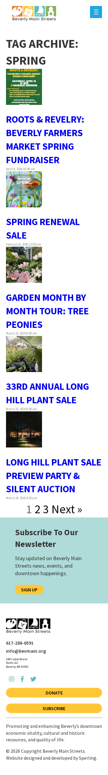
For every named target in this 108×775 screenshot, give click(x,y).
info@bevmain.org (26, 651)
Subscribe (54, 708)
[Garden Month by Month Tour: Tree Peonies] (24, 280)
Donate (54, 693)
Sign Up (29, 590)
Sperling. (88, 758)
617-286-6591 (20, 643)
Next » (66, 509)
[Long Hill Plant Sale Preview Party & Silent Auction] (24, 445)
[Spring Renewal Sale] (24, 205)
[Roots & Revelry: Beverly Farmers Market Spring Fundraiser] (24, 102)
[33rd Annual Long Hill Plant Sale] (24, 369)
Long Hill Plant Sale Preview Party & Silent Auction (53, 475)
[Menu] (96, 12)
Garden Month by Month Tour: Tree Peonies (47, 311)
